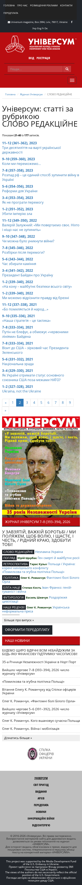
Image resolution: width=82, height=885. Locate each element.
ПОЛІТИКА (11, 578)
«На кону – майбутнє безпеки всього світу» (37, 286)
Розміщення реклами (44, 5)
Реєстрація (43, 58)
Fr (43, 28)
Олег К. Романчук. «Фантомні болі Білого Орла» (38, 701)
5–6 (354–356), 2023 (17, 186)
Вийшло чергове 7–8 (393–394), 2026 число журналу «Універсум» (35, 672)
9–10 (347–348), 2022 (18, 236)
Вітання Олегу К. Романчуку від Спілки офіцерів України (39, 691)
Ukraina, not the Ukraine (21, 391)
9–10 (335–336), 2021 (18, 316)
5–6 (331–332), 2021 (17, 359)
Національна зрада (18, 364)
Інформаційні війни (41, 818)
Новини (41, 812)
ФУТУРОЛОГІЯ (13, 597)
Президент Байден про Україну (27, 275)
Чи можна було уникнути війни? (28, 241)
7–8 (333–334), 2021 (17, 327)
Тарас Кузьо (38, 564)
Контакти (66, 5)
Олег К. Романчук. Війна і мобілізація (30, 728)
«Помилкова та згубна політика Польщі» (33, 572)
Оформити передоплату (27, 629)
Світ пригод (41, 785)
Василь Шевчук (37, 597)
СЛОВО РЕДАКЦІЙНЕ (18, 552)
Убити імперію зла (17, 213)
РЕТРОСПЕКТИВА (15, 564)
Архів (41, 798)
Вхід (31, 58)
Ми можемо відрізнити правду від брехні (35, 297)
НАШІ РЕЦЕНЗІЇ (14, 607)
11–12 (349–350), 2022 (19, 220)
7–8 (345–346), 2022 (17, 247)
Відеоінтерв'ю (41, 825)
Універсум (41, 778)
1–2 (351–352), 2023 (17, 209)
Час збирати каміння (19, 263)
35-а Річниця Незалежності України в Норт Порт (39, 662)
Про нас (22, 5)
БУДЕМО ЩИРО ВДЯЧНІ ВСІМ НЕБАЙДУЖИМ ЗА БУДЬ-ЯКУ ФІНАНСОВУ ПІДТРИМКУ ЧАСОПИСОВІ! (39, 652)
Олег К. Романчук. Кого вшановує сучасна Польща (41, 720)
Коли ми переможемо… (21, 163)
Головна (9, 5)
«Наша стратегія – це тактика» (26, 320)
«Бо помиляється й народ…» (25, 309)
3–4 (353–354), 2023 (17, 197)
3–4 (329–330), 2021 (17, 370)
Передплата (10, 13)
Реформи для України (19, 191)
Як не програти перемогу (23, 202)
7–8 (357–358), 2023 (17, 170)
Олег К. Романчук (33, 578)
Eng (39, 28)
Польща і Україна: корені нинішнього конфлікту (38, 566)
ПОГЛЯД (9, 558)
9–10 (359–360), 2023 (18, 159)
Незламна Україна (49, 552)
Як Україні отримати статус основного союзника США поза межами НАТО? (33, 377)
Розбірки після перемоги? (23, 252)
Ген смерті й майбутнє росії (58, 558)
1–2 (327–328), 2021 (17, 386)
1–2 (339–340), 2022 (17, 282)
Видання (41, 792)
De (46, 28)
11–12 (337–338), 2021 (19, 304)
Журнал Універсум (31, 94)
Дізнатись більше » (18, 738)
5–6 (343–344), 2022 (17, 259)
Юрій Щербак (27, 558)
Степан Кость (31, 588)
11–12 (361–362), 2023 (19, 143)
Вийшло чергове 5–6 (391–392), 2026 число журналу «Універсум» (35, 711)
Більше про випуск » (19, 620)
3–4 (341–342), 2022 (17, 270)
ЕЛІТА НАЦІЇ (11, 588)
